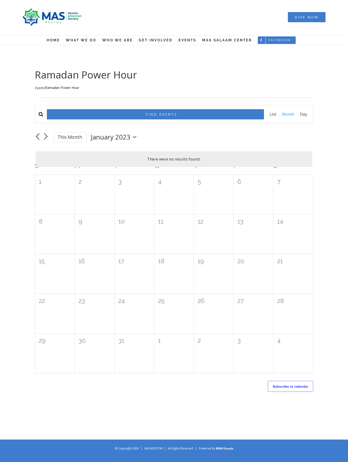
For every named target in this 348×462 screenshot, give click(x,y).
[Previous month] (37, 136)
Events (40, 88)
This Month (70, 137)
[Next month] (46, 136)
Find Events (161, 114)
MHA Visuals (224, 448)
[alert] (174, 159)
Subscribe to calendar (290, 386)
